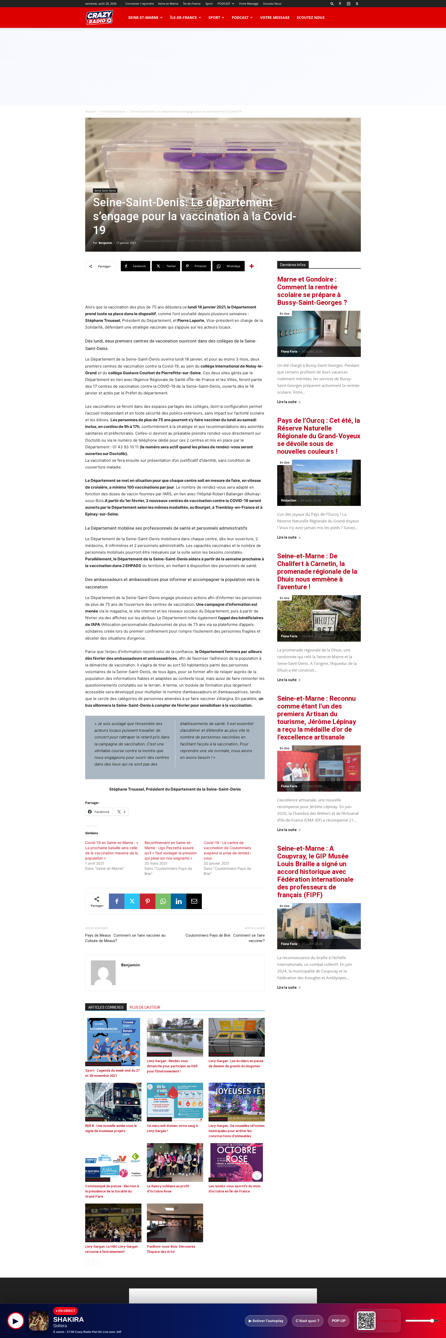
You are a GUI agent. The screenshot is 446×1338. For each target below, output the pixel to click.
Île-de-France (192, 3)
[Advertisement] (223, 66)
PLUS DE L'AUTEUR (145, 1007)
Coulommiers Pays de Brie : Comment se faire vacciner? (225, 938)
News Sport (217, 1179)
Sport (209, 3)
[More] (251, 266)
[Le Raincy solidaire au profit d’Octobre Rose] (175, 1162)
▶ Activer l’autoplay (266, 1321)
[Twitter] (357, 3)
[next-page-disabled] (96, 1262)
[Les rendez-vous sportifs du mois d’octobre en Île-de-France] (237, 1162)
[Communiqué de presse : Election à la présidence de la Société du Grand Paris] (113, 1162)
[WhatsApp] (163, 901)
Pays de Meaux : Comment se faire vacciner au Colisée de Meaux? (125, 938)
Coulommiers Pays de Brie (103, 1064)
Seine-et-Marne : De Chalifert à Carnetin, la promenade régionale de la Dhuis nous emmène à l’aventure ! (317, 571)
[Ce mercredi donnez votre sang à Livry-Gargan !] (175, 1102)
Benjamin (105, 243)
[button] (332, 3)
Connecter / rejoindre (139, 3)
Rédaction (288, 500)
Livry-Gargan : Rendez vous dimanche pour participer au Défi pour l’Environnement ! (172, 1066)
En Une (284, 313)
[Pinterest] (147, 901)
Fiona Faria (289, 351)
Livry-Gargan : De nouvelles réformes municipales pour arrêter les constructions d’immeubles (237, 1131)
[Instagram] (348, 3)
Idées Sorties (156, 1240)
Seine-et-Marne (168, 3)
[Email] (194, 901)
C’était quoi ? (308, 1321)
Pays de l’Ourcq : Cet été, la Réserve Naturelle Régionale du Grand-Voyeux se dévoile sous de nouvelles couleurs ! (318, 436)
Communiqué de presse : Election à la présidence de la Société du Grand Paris (112, 1191)
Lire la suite (287, 402)
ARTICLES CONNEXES (106, 1007)
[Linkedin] (178, 901)
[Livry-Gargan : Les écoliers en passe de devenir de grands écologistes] (237, 1037)
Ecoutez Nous (272, 3)
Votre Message (248, 3)
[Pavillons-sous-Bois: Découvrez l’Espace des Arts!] (175, 1223)
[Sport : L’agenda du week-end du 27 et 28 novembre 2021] (113, 1042)
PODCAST (224, 3)
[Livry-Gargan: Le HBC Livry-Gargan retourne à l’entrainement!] (113, 1223)
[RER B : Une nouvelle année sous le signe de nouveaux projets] (113, 1102)
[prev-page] (88, 1262)
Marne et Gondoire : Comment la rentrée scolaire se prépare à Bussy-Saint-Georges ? (312, 290)
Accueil (90, 111)
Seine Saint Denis (112, 111)
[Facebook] (340, 3)
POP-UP (339, 1321)
